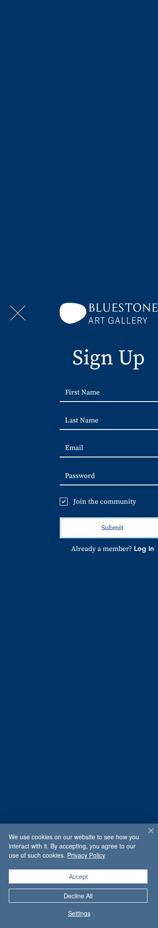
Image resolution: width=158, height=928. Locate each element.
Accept (78, 876)
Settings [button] (79, 913)
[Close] (145, 835)
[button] (17, 313)
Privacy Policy (86, 855)
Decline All (78, 895)
